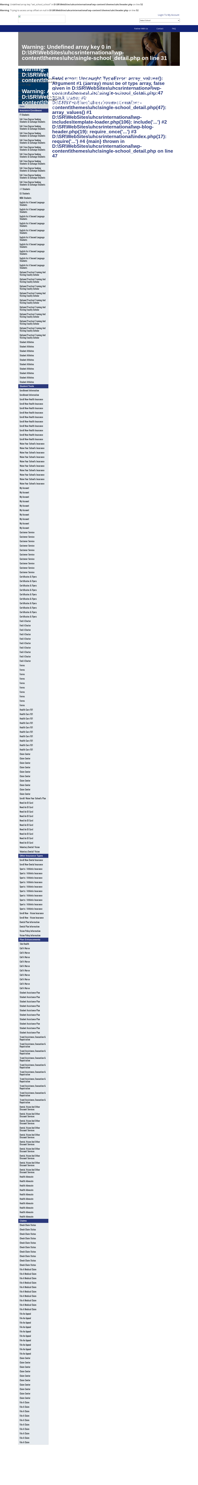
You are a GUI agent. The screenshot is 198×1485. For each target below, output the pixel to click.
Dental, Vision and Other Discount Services (30, 1108)
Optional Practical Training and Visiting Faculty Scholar (33, 273)
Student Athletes (27, 342)
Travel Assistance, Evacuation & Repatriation (33, 1038)
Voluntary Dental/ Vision (30, 847)
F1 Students (24, 114)
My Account (24, 488)
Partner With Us (141, 28)
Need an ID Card (26, 802)
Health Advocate (26, 1176)
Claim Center (25, 754)
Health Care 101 (26, 709)
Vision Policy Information (30, 931)
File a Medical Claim (28, 1269)
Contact (160, 28)
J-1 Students (25, 189)
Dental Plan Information (29, 922)
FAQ (174, 28)
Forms (22, 665)
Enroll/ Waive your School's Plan (33, 798)
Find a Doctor (25, 621)
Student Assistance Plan (30, 992)
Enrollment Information (29, 390)
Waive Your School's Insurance (32, 443)
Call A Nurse (25, 948)
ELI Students (25, 193)
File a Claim (24, 1402)
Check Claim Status (28, 1225)
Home (22, 106)
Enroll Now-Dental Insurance (31, 860)
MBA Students (25, 198)
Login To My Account (168, 14)
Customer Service (27, 532)
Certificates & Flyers (28, 576)
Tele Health (24, 943)
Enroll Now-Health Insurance (31, 399)
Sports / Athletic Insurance (31, 868)
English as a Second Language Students (32, 204)
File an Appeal (25, 1313)
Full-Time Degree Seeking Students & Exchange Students (32, 120)
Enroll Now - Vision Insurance (32, 913)
